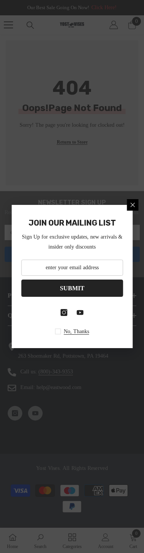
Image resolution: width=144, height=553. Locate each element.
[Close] (132, 205)
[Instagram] (64, 312)
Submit (72, 288)
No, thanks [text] (76, 331)
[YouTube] (80, 312)
